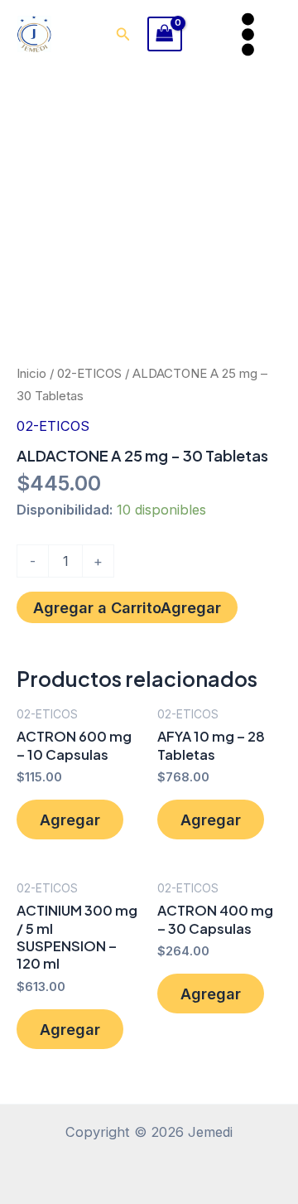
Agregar (191, 607)
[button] (123, 34)
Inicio (31, 373)
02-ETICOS (89, 373)
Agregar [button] (70, 819)
